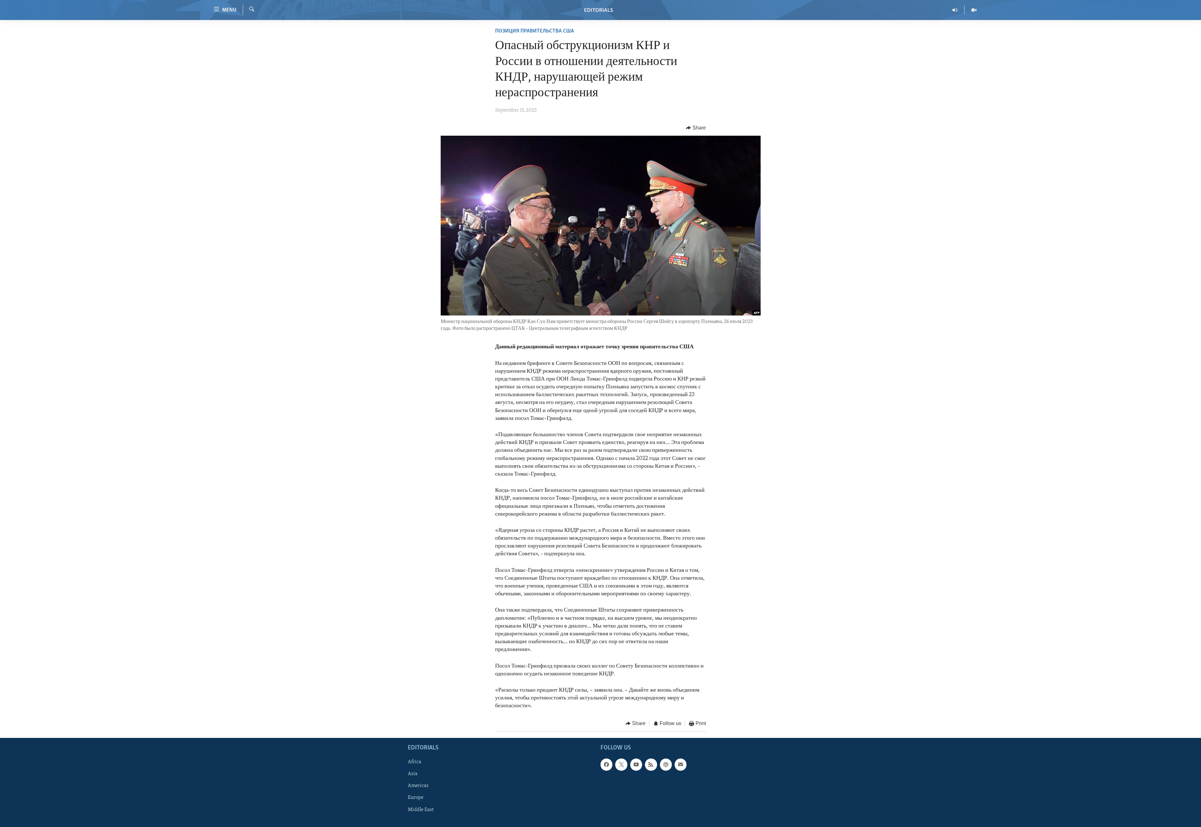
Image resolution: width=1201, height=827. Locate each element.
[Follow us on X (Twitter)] (621, 764)
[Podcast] (666, 764)
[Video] (974, 10)
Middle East (420, 809)
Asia (413, 773)
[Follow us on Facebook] (606, 764)
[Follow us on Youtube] (636, 764)
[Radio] (955, 10)
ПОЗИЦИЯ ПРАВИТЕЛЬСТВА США (534, 31)
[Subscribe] (681, 764)
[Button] (696, 128)
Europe (415, 797)
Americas (418, 785)
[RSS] (651, 764)
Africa (414, 761)
